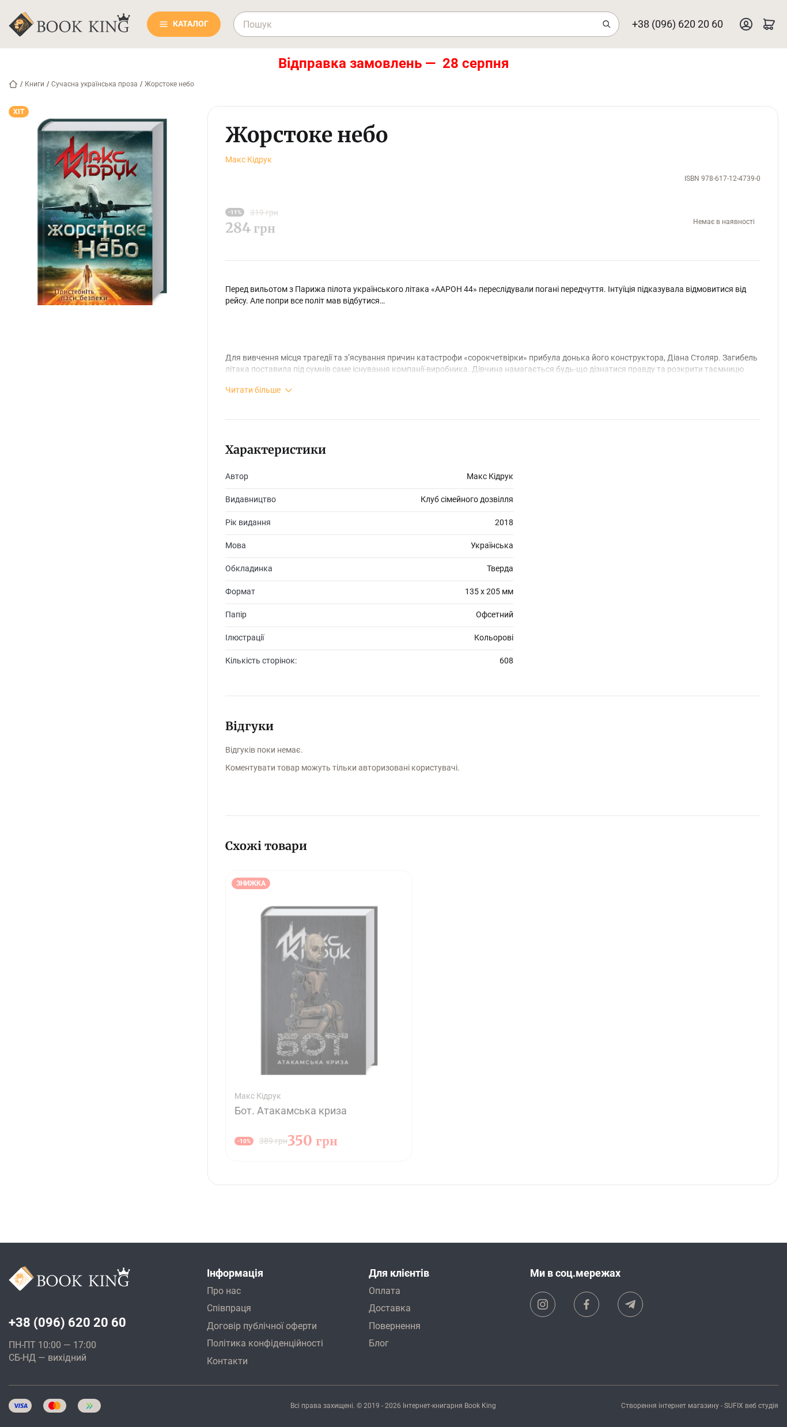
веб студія (761, 1406)
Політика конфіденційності (265, 1343)
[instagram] (542, 1304)
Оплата (384, 1290)
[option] (319, 1016)
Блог (379, 1343)
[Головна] (13, 84)
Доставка (390, 1308)
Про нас (224, 1290)
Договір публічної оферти (262, 1325)
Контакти (227, 1361)
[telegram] (630, 1304)
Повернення (395, 1325)
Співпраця (229, 1308)
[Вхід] (746, 24)
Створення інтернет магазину (670, 1406)
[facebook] (586, 1304)
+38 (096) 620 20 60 (677, 24)
